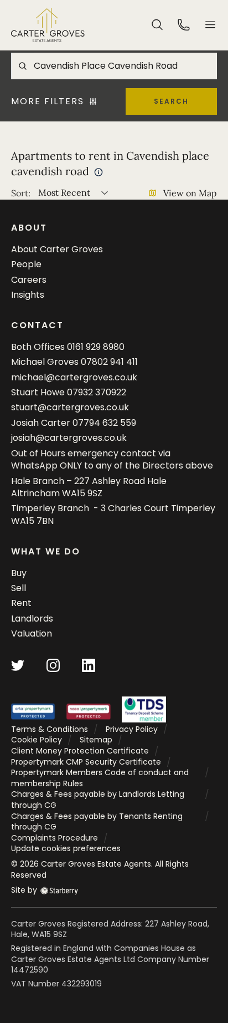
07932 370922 (96, 392)
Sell (18, 588)
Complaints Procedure (54, 837)
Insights (27, 294)
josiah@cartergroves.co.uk (69, 437)
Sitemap (96, 739)
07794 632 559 (104, 422)
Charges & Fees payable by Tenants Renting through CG (97, 822)
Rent (21, 603)
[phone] (183, 24)
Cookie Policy (36, 739)
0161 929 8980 (96, 346)
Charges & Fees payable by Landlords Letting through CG (97, 799)
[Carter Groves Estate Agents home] (48, 25)
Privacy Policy (132, 729)
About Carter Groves (57, 249)
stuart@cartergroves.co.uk (70, 407)
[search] (157, 24)
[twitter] (17, 664)
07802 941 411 (109, 361)
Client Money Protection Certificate (80, 750)
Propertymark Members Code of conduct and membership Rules (100, 778)
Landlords (32, 618)
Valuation (31, 633)
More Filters (47, 101)
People (26, 264)
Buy (19, 573)
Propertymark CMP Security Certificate (86, 761)
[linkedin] (88, 664)
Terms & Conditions (49, 729)
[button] (210, 25)
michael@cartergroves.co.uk (74, 377)
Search (171, 101)
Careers (28, 279)
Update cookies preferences (66, 848)
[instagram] (53, 664)
